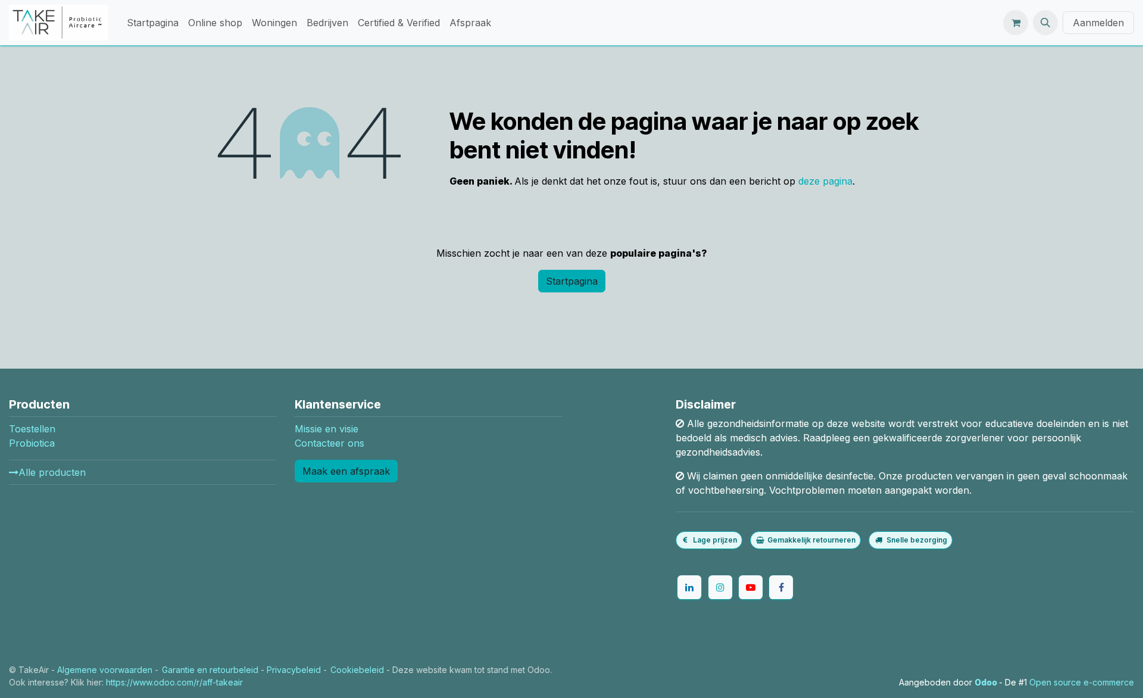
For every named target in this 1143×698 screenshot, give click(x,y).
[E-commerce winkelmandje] (1015, 22)
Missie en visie (326, 429)
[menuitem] (152, 23)
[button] (1045, 22)
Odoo (987, 682)
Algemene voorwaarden (104, 670)
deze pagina (825, 181)
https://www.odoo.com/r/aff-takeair (174, 682)
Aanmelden (1098, 23)
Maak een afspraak (346, 471)
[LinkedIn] (689, 587)
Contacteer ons (329, 443)
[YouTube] (751, 587)
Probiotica (32, 443)
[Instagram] (720, 587)
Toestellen (32, 429)
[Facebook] (781, 587)
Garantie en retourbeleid (210, 670)
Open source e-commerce (1081, 682)
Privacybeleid (294, 670)
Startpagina (572, 281)
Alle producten (52, 472)
